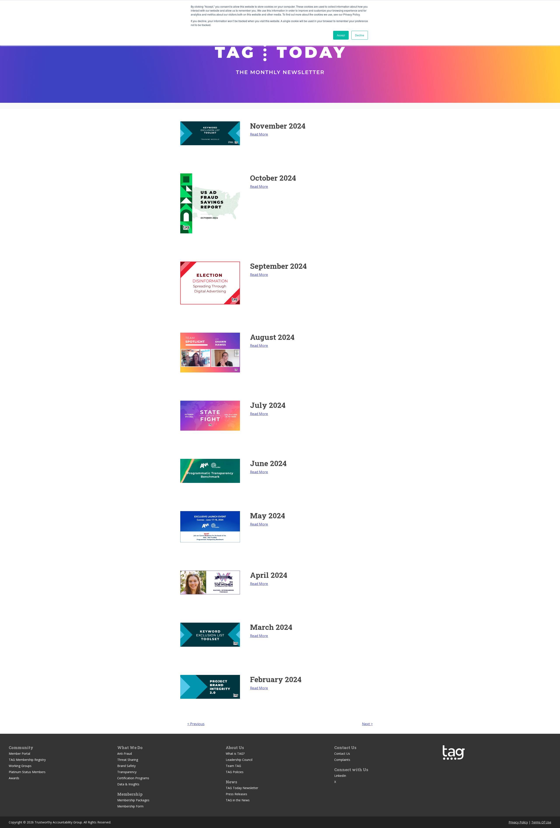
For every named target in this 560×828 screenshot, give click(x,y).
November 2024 (277, 126)
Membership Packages (133, 800)
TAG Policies (234, 772)
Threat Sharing (127, 760)
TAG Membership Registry (27, 760)
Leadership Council (239, 760)
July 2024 (267, 405)
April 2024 (268, 575)
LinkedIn (340, 776)
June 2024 (268, 463)
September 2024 (278, 266)
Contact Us (342, 753)
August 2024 (272, 337)
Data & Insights (128, 784)
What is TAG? (235, 753)
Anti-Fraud (124, 753)
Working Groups (20, 766)
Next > (367, 723)
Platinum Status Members (27, 772)
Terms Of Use (541, 822)
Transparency (126, 772)
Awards (14, 778)
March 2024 (271, 627)
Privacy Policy (518, 822)
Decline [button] (359, 35)
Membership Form (130, 806)
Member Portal (19, 753)
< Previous (196, 723)
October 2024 (273, 178)
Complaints (342, 760)
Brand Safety (126, 766)
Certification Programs (133, 778)
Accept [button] (341, 35)
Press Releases (236, 794)
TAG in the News (238, 800)
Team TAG (233, 766)
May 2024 (267, 515)
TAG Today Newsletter (242, 788)
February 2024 (275, 679)
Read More (259, 134)
